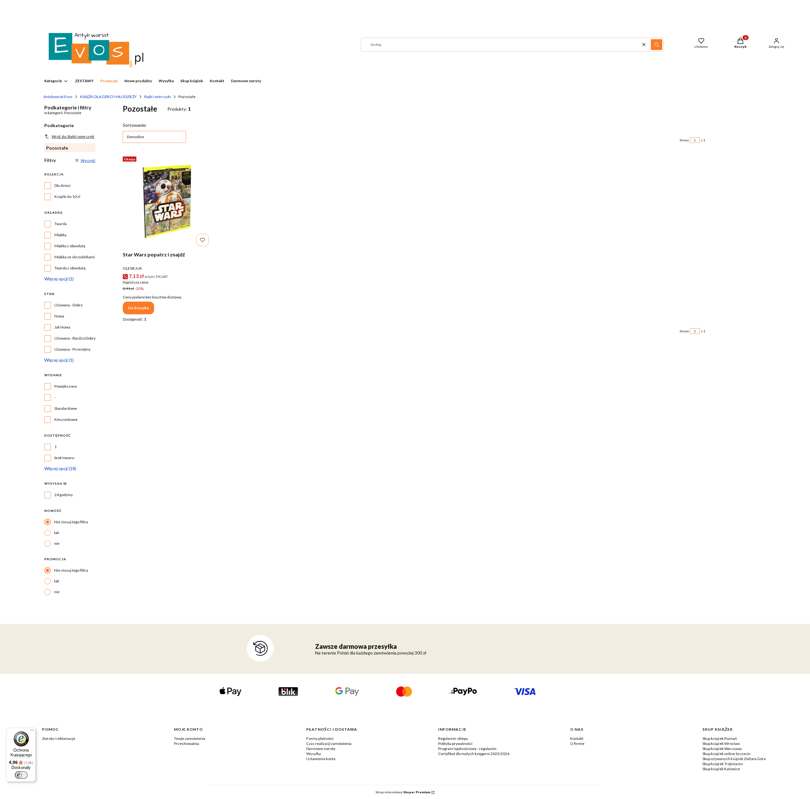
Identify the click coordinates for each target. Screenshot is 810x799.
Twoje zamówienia (189, 738)
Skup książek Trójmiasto (722, 763)
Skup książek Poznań (719, 738)
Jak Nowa (62, 327)
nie (56, 543)
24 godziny (63, 494)
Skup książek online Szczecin (726, 753)
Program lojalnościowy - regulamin (467, 748)
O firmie (577, 743)
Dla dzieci (62, 185)
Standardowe (65, 408)
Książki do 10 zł (67, 196)
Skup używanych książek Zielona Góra (734, 758)
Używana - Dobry (68, 305)
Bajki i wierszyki (157, 96)
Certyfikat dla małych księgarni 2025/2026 (473, 753)
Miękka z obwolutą (69, 245)
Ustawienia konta (320, 758)
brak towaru (64, 457)
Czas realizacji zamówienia (329, 743)
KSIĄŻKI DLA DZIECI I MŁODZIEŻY (108, 96)
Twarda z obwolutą (69, 268)
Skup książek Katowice (721, 768)
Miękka (60, 234)
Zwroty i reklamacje (58, 738)
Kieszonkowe (66, 419)
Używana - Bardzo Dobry (75, 338)
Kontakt (576, 738)
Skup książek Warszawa (722, 748)
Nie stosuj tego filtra (71, 521)
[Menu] (32, 731)
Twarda (60, 223)
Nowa (59, 316)
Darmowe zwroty (320, 748)
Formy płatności (319, 738)
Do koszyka (138, 307)
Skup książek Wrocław (721, 743)
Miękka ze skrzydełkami (74, 257)
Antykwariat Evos (57, 96)
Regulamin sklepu (453, 738)
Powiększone (65, 386)
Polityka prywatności (455, 743)
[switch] (21, 775)
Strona (684, 140)
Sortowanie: (135, 125)
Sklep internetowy (403, 792)
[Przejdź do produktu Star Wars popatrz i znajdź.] (167, 201)
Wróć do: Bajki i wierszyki (73, 136)
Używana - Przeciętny (72, 349)
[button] (656, 44)
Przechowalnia (186, 743)
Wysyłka (313, 753)
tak (56, 532)
